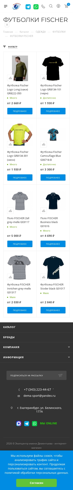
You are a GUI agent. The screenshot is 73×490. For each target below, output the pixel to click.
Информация (13, 357)
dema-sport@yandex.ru (40, 396)
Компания (11, 347)
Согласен (36, 483)
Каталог (9, 327)
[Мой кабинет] (58, 6)
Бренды (9, 337)
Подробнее (20, 111)
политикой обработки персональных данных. (37, 473)
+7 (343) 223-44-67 (37, 389)
